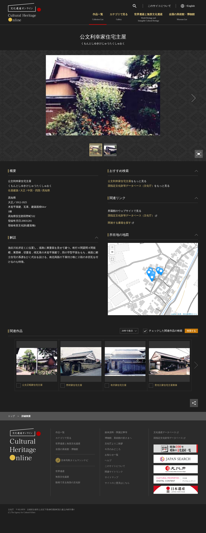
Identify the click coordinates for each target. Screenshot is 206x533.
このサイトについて (159, 5)
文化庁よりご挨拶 (114, 443)
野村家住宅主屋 (74, 385)
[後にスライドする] (193, 98)
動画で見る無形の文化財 (68, 482)
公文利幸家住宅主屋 (119, 181)
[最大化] (112, 259)
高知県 (46, 190)
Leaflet (173, 314)
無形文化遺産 (62, 477)
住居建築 (13, 190)
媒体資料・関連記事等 (116, 432)
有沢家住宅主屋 (118, 385)
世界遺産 (60, 471)
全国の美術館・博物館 (182, 17)
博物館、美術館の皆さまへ (118, 438)
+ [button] (112, 247)
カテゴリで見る (119, 17)
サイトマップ (111, 477)
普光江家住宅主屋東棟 (166, 385)
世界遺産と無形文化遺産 (148, 17)
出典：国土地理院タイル (187, 314)
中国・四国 (33, 190)
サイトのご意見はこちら (117, 483)
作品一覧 (97, 17)
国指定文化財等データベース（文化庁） (131, 185)
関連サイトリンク (114, 472)
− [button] (112, 252)
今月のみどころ (113, 449)
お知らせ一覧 (111, 455)
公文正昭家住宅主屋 (32, 385)
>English (190, 5)
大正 (22, 190)
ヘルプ (108, 460)
